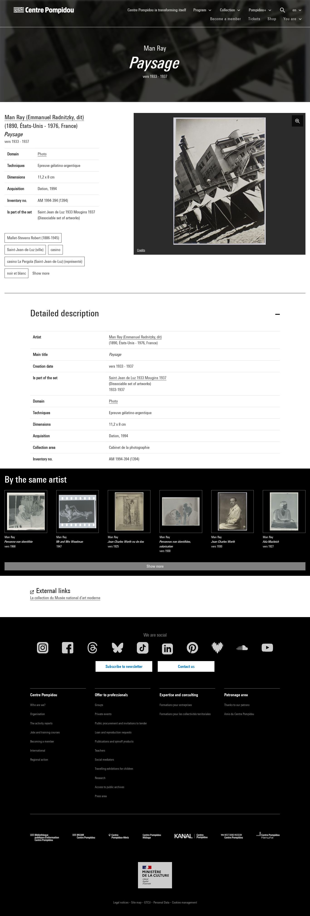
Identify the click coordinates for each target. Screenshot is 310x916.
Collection (228, 9)
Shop (274, 18)
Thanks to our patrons (236, 705)
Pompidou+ (258, 9)
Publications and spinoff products (114, 741)
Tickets (254, 18)
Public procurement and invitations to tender (121, 723)
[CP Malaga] (155, 840)
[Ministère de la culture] (155, 875)
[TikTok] (142, 649)
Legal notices (121, 902)
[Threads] (92, 649)
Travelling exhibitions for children (114, 768)
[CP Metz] (122, 840)
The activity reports (41, 723)
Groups (99, 705)
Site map (136, 902)
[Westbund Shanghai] (235, 840)
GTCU (147, 902)
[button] (155, 314)
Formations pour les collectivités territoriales (185, 714)
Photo (42, 153)
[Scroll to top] (299, 905)
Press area (101, 796)
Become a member (227, 18)
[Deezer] (217, 649)
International (37, 750)
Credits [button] (141, 250)
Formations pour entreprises (176, 705)
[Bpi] (48, 840)
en (295, 9)
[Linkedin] (167, 649)
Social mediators (104, 759)
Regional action (39, 759)
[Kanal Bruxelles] (194, 840)
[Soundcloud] (242, 649)
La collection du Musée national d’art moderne (65, 597)
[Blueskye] (117, 649)
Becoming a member (42, 741)
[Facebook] (67, 649)
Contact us (186, 666)
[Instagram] (42, 649)
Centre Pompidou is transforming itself (159, 9)
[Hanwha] (268, 840)
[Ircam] (87, 840)
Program (200, 9)
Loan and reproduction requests (113, 732)
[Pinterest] (192, 649)
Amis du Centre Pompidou (239, 714)
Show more (155, 566)
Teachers (100, 750)
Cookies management (184, 902)
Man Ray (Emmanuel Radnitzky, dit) (44, 117)
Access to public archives (109, 787)
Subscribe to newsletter (124, 666)
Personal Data (161, 902)
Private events (103, 714)
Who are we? (37, 705)
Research (100, 778)
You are (290, 18)
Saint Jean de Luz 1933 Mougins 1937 (137, 377)
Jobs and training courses (45, 732)
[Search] (282, 10)
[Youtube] (267, 649)
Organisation (37, 714)
